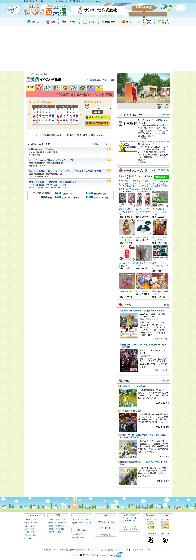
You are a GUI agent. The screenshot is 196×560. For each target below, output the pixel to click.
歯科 (59, 532)
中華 (88, 519)
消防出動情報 (78, 537)
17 (40, 117)
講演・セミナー (31, 523)
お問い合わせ (107, 549)
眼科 (51, 526)
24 (40, 120)
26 (46, 120)
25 (43, 120)
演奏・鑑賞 (29, 529)
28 (53, 120)
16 (37, 117)
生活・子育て (30, 532)
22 (34, 120)
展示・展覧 (29, 526)
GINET (94, 555)
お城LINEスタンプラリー (41, 149)
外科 (57, 519)
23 (37, 120)
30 (37, 123)
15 (34, 117)
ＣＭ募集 (134, 549)
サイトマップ (146, 549)
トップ (28, 74)
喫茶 (81, 523)
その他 (88, 523)
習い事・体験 (30, 535)
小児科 (65, 519)
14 (53, 114)
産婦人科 (53, 523)
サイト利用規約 (67, 549)
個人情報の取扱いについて (87, 549)
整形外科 (63, 523)
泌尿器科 (61, 529)
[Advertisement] (98, 48)
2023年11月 (67, 106)
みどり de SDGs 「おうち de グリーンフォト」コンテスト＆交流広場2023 (65, 171)
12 (46, 114)
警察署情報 (77, 534)
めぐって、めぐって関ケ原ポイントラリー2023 (52, 160)
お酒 (75, 523)
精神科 (52, 532)
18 (43, 117)
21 (53, 117)
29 (34, 123)
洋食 (81, 519)
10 (40, 114)
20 (50, 117)
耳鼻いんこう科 (62, 526)
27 (50, 120)
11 (43, 114)
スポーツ (29, 539)
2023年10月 (43, 106)
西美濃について (51, 549)
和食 (75, 519)
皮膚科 (52, 529)
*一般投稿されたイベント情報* (101, 80)
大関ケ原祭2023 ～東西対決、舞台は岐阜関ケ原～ (54, 182)
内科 (51, 519)
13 (50, 114)
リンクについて (122, 549)
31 (40, 123)
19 (46, 117)
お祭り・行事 (30, 519)
